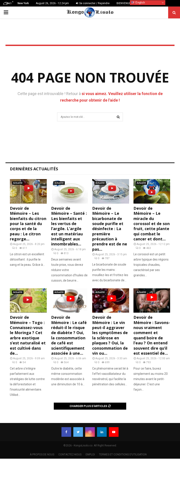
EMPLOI (90, 454)
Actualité (17, 183)
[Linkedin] (102, 432)
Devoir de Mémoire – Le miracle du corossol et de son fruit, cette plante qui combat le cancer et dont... (151, 223)
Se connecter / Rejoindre (94, 3)
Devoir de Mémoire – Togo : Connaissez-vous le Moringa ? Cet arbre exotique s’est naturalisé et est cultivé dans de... (28, 335)
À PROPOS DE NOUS (42, 454)
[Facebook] (66, 432)
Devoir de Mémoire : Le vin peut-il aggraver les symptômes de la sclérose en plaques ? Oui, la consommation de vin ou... (110, 335)
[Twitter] (78, 432)
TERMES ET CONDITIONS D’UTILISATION (123, 454)
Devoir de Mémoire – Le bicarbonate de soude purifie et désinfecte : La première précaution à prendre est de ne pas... (109, 229)
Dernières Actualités (34, 168)
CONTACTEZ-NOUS (69, 454)
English (140, 2)
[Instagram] (90, 432)
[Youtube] (114, 432)
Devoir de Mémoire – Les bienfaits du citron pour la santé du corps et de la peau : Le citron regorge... (28, 223)
